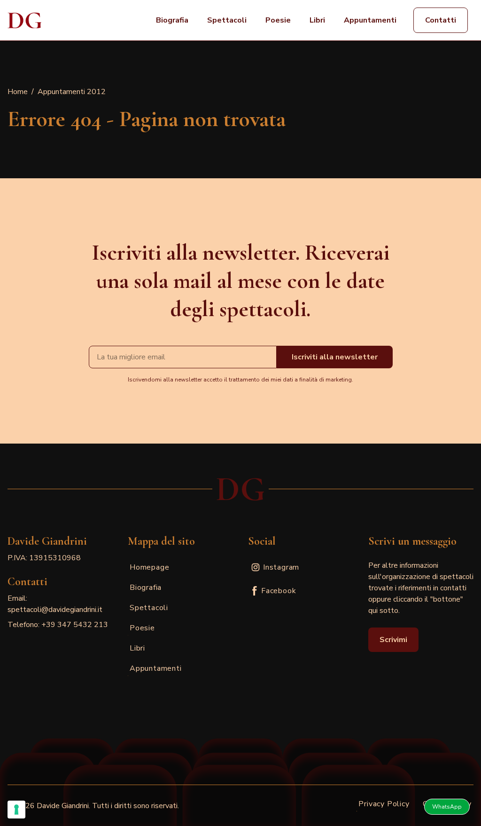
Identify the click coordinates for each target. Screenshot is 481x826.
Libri (317, 20)
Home (18, 92)
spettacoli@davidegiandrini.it (55, 609)
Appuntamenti (370, 20)
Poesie (278, 20)
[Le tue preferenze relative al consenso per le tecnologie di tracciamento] (16, 809)
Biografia (172, 20)
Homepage (149, 567)
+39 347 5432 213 (74, 625)
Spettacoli (227, 20)
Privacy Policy (383, 804)
